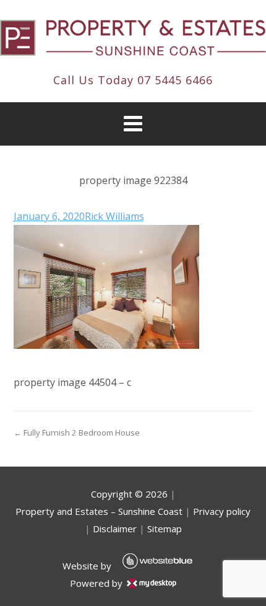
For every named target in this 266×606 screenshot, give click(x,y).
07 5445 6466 (175, 79)
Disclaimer (115, 528)
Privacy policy (222, 511)
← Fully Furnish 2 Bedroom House (77, 432)
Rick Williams (114, 216)
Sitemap (164, 528)
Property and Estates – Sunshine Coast (98, 511)
